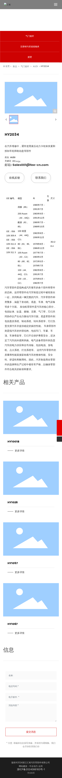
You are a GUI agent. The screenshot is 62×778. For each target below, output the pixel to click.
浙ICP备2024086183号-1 (31, 769)
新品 (15, 66)
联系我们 (40, 177)
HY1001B (13, 441)
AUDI (35, 66)
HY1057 (13, 563)
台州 (40, 766)
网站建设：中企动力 (28, 766)
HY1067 (13, 624)
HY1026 (13, 502)
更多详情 (19, 451)
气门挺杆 (30, 36)
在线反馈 (14, 177)
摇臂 (30, 57)
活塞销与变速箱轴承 (29, 46)
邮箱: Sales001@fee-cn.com (27, 165)
